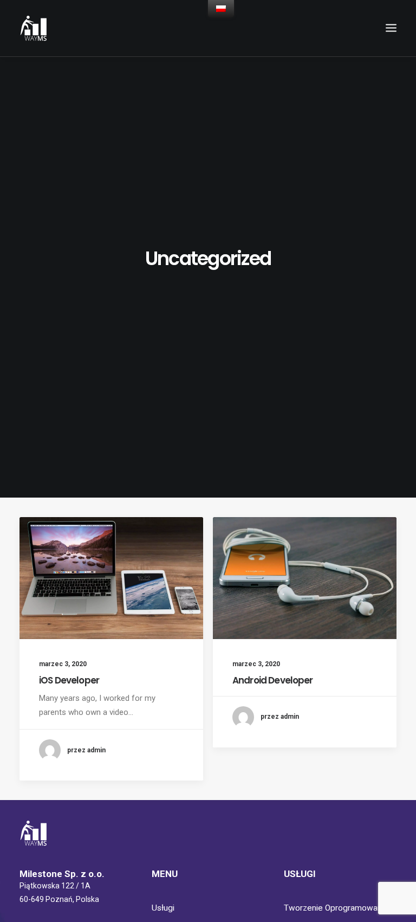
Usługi (163, 908)
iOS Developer (69, 680)
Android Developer (272, 680)
